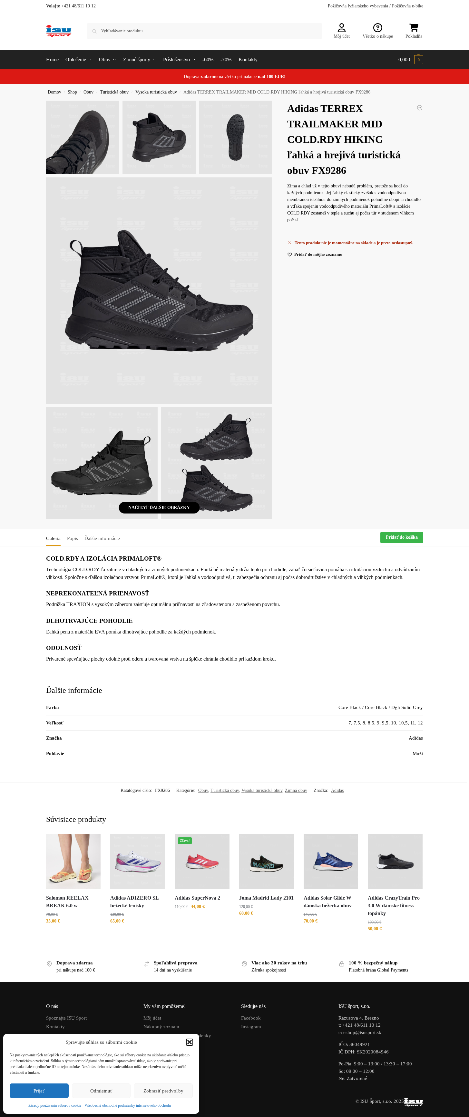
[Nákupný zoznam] (91, 844)
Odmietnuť (101, 1090)
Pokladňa (413, 36)
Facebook (251, 1018)
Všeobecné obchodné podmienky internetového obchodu (127, 1105)
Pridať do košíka (401, 537)
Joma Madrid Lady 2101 (266, 898)
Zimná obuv (296, 790)
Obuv (88, 92)
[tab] (55, 537)
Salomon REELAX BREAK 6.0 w (67, 901)
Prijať (39, 1090)
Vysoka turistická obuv (156, 92)
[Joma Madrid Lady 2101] (266, 861)
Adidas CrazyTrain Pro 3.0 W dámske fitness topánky (394, 905)
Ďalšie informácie (102, 538)
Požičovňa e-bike (407, 6)
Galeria (53, 538)
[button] (189, 1042)
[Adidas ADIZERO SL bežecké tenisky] (419, 108)
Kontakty (55, 1026)
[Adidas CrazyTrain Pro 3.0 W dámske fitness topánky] (395, 861)
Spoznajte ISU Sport (66, 1018)
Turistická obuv (114, 92)
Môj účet (342, 36)
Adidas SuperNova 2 (197, 898)
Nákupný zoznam (161, 1026)
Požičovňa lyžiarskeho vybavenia (358, 6)
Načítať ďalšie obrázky (159, 507)
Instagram (251, 1026)
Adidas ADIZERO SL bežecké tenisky (134, 901)
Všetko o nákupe (378, 36)
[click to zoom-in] (159, 290)
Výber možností (73, 934)
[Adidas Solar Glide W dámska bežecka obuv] (331, 861)
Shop (72, 92)
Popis (72, 538)
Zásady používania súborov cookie (54, 1105)
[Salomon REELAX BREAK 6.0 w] (73, 861)
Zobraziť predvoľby (163, 1090)
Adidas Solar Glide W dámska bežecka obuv (328, 901)
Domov (54, 92)
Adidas (337, 790)
